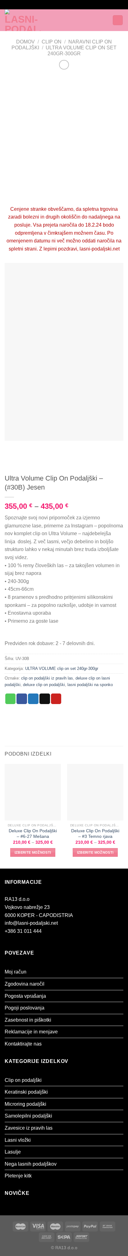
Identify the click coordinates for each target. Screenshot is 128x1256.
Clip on (52, 41)
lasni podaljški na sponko (90, 684)
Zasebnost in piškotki (28, 1020)
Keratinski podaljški (26, 1092)
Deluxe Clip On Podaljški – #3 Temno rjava (95, 834)
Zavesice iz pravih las (29, 1128)
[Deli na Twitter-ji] (33, 699)
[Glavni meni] (64, 20)
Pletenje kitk (18, 1175)
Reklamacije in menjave (31, 1031)
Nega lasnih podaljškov (31, 1164)
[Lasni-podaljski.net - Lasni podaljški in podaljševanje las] (30, 20)
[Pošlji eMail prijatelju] (44, 699)
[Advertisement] (64, 138)
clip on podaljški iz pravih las (47, 678)
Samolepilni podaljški (28, 1115)
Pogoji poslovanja (24, 1007)
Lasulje (13, 1151)
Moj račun (15, 971)
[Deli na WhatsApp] (10, 699)
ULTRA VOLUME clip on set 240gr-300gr (61, 668)
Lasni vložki (18, 1140)
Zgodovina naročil (24, 984)
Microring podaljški (25, 1104)
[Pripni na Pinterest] (56, 699)
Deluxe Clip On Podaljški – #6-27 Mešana (33, 834)
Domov (25, 41)
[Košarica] (118, 20)
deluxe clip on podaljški (44, 684)
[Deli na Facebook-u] (21, 699)
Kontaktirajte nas (23, 1043)
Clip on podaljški (23, 1080)
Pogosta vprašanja (25, 996)
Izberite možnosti (33, 852)
